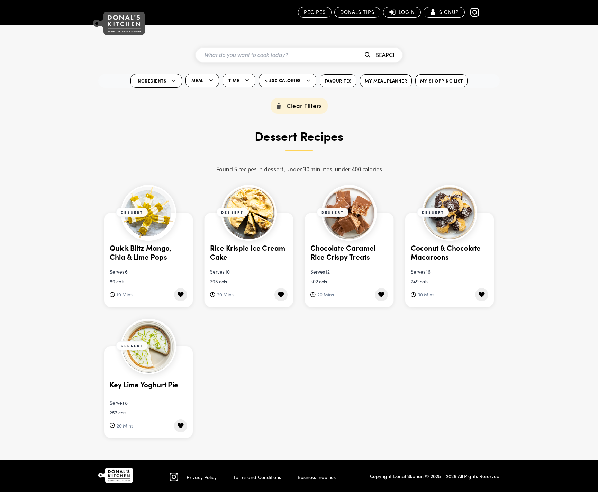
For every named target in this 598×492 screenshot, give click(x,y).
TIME (233, 80)
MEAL (197, 80)
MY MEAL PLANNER (386, 81)
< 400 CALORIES (283, 80)
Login (407, 12)
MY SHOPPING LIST (441, 81)
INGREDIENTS (151, 81)
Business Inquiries (317, 477)
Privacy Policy (202, 477)
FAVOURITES (338, 81)
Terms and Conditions (257, 477)
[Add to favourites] (180, 294)
